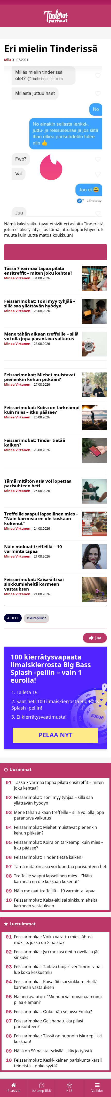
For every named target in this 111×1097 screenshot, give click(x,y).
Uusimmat (20, 769)
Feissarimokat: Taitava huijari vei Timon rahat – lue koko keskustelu (59, 969)
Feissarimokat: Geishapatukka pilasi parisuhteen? (48, 1023)
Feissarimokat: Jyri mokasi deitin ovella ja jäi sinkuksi (56, 954)
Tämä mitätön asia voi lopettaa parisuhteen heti (38, 483)
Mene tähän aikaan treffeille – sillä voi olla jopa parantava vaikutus (41, 336)
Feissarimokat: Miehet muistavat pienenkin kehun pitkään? (39, 377)
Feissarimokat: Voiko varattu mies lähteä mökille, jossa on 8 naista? (53, 939)
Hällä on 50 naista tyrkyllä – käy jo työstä (53, 1051)
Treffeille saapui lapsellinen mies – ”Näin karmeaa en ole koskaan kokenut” (41, 518)
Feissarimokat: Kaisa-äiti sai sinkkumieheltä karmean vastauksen (34, 584)
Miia (7, 59)
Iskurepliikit (36, 618)
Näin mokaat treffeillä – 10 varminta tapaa (33, 549)
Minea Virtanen (17, 278)
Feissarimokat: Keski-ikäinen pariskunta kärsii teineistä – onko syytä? (58, 1063)
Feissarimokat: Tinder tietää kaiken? (34, 442)
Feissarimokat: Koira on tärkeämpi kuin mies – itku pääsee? (42, 409)
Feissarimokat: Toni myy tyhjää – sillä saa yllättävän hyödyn (39, 303)
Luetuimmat (23, 924)
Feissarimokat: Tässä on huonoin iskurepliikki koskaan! (58, 1038)
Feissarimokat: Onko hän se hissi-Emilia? (53, 1011)
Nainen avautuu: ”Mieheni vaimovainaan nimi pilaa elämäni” (58, 999)
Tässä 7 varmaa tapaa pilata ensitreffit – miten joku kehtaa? (38, 270)
